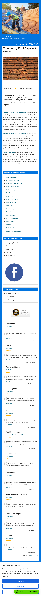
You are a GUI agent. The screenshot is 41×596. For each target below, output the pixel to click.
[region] (20, 579)
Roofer (8, 224)
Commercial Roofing (12, 180)
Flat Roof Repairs (11, 190)
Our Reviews (9, 326)
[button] (26, 592)
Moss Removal (11, 202)
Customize (20, 586)
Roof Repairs (10, 215)
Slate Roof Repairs (12, 228)
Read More (9, 338)
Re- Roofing (10, 209)
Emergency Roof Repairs (14, 183)
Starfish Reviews (34, 555)
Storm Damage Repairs (13, 231)
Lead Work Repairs (12, 199)
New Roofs (9, 205)
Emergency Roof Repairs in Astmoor (15, 434)
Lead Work (9, 196)
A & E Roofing (6, 36)
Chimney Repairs (11, 177)
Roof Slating (10, 221)
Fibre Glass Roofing (12, 186)
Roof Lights (9, 212)
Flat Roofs (9, 193)
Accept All (21, 581)
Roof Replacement (12, 218)
